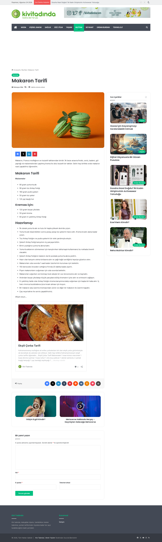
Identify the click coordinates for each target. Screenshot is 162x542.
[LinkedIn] (29, 154)
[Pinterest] (34, 154)
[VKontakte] (81, 383)
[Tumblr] (64, 383)
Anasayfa (16, 70)
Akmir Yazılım (50, 538)
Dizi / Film (58, 27)
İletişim (61, 522)
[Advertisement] (81, 48)
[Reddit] (75, 383)
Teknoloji (118, 27)
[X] (23, 154)
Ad (17, 472)
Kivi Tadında (39, 538)
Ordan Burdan (103, 27)
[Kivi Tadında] (34, 14)
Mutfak (78, 27)
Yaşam (69, 27)
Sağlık (48, 27)
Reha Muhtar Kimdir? (121, 250)
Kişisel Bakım (35, 27)
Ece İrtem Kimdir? (119, 222)
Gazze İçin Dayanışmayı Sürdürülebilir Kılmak (123, 127)
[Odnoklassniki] (87, 383)
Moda (23, 27)
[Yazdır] (98, 383)
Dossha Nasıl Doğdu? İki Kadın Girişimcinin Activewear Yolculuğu (75, 2)
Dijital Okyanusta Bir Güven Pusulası (125, 158)
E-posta (18, 483)
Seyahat (89, 27)
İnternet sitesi (65, 483)
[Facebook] (17, 154)
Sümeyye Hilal (18, 87)
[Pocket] (92, 383)
